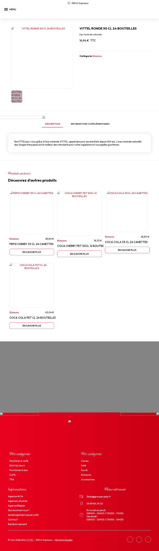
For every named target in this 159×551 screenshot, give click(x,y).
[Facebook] (130, 539)
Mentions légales (64, 539)
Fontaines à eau (18, 470)
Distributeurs (17, 465)
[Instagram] (139, 539)
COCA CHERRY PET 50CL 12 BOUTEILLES (83, 246)
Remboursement (17, 524)
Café (12, 474)
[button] (149, 9)
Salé (83, 465)
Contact (13, 519)
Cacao (85, 460)
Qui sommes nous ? (19, 510)
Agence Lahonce (17, 500)
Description (52, 124)
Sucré (84, 470)
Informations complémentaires (90, 124)
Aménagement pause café (23, 514)
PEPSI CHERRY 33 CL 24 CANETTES (31, 244)
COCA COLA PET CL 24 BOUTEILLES (32, 317)
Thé (11, 479)
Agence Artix (15, 496)
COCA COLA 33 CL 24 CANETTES (126, 242)
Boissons (97, 56)
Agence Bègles (16, 505)
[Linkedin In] (148, 539)
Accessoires (88, 479)
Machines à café (18, 460)
